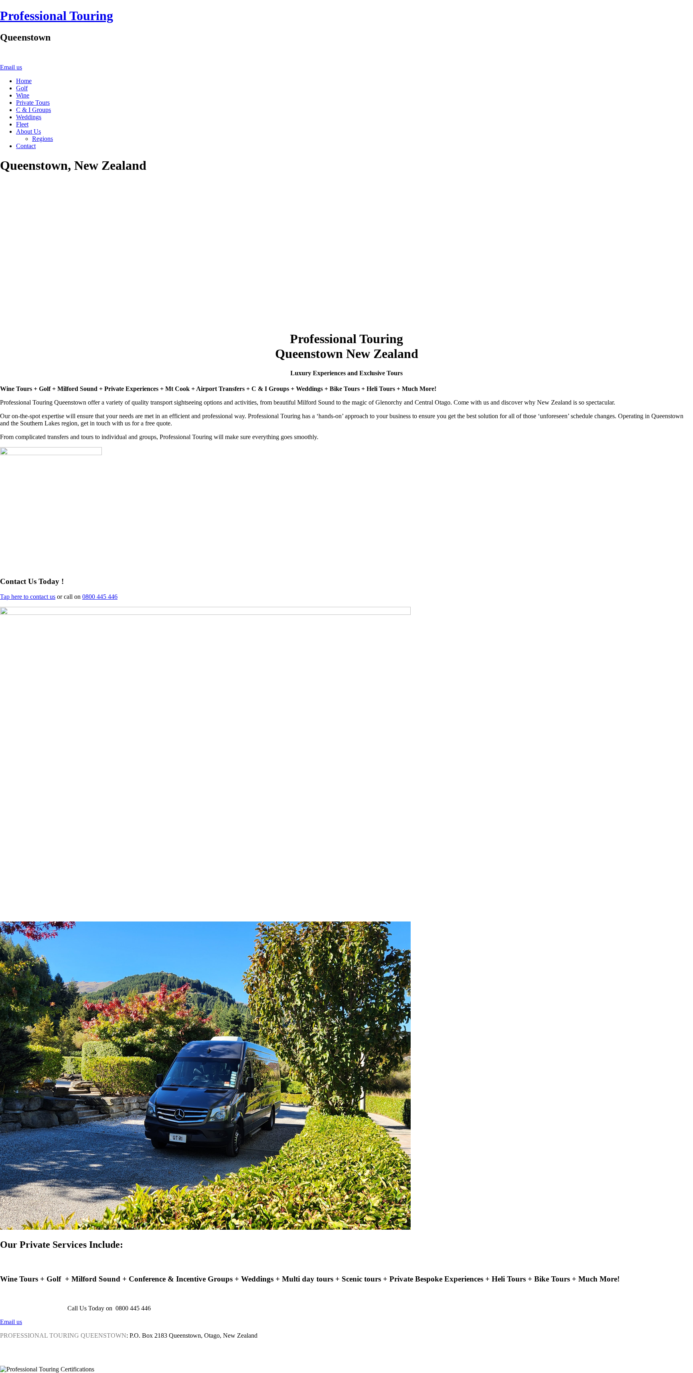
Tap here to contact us (27, 596)
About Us (28, 131)
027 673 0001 (41, 67)
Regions (42, 138)
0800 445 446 (100, 596)
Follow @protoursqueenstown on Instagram (63, 1349)
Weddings (28, 117)
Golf (22, 88)
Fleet (22, 124)
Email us (11, 67)
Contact (26, 145)
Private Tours (33, 102)
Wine (22, 95)
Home (24, 80)
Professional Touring (56, 15)
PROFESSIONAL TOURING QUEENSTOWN (63, 1335)
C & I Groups (33, 109)
